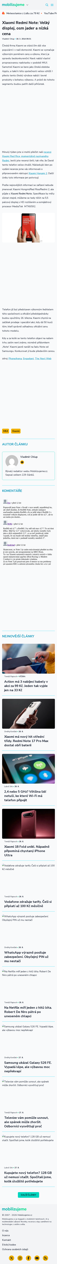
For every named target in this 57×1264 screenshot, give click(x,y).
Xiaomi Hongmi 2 (38, 173)
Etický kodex (9, 1244)
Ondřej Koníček (10, 731)
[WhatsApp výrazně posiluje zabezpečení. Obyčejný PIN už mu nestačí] (28, 930)
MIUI (5, 431)
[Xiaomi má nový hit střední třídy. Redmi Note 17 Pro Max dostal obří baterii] (28, 714)
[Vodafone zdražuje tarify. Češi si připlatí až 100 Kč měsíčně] (28, 879)
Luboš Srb (8, 786)
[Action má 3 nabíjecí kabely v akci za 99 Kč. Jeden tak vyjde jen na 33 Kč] (28, 659)
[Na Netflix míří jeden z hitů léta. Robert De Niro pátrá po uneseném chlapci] (28, 985)
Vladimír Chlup (8, 39)
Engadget (28, 358)
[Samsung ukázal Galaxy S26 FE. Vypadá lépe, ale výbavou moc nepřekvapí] (28, 1040)
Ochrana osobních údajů (15, 1249)
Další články (28, 1194)
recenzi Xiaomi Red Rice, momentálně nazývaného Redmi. (26, 156)
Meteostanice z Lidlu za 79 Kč (23, 13)
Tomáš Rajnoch (10, 676)
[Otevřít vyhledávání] (47, 5)
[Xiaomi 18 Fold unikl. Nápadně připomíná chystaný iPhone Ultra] (28, 824)
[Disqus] (28, 531)
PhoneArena (15, 358)
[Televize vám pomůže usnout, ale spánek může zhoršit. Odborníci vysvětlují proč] (28, 1095)
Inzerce (6, 1235)
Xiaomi (15, 431)
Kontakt (6, 1240)
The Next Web (43, 358)
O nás (5, 1230)
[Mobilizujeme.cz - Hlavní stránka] (13, 5)
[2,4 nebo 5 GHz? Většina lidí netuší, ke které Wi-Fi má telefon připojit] (28, 769)
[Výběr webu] (27, 5)
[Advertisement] (28, 118)
